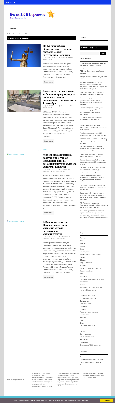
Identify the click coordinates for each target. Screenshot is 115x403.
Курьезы (83, 284)
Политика (83, 306)
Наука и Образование (88, 290)
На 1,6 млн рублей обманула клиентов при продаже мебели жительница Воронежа (57, 50)
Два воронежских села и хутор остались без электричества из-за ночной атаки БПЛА (92, 149)
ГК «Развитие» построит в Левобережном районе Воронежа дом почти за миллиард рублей (94, 205)
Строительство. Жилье (88, 326)
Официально (85, 301)
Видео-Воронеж (86, 263)
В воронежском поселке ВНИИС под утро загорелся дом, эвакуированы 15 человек (94, 141)
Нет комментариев (59, 171)
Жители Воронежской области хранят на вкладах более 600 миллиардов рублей (94, 162)
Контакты (10, 2)
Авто (81, 241)
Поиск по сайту (87, 47)
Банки (82, 249)
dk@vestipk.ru (72, 385)
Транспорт (84, 331)
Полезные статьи (86, 304)
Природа (83, 309)
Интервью (83, 276)
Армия (82, 246)
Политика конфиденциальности (91, 359)
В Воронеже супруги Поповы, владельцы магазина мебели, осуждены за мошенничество (55, 227)
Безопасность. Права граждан (91, 254)
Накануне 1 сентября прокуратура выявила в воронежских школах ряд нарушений (93, 187)
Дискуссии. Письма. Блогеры (90, 268)
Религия (83, 317)
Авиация (83, 238)
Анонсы (82, 243)
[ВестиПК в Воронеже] (33, 23)
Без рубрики (84, 252)
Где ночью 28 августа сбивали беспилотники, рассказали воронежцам (91, 120)
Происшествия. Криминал (89, 312)
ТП (81, 328)
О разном (83, 293)
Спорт (82, 323)
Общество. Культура (87, 295)
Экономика (64, 106)
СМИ (81, 320)
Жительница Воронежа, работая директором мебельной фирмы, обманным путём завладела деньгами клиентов (59, 160)
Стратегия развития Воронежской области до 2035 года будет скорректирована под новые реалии (93, 170)
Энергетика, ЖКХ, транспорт (90, 345)
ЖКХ (81, 274)
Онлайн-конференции (88, 298)
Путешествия (85, 315)
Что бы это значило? (87, 337)
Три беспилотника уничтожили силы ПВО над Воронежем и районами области (93, 71)
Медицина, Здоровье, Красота (91, 287)
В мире (82, 257)
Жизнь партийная (86, 271)
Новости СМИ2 (42, 150)
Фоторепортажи (86, 334)
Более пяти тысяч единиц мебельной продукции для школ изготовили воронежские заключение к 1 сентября (59, 97)
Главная (15, 33)
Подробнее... (48, 82)
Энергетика (84, 342)
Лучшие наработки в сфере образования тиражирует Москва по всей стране (93, 128)
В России (64, 57)
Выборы (83, 265)
